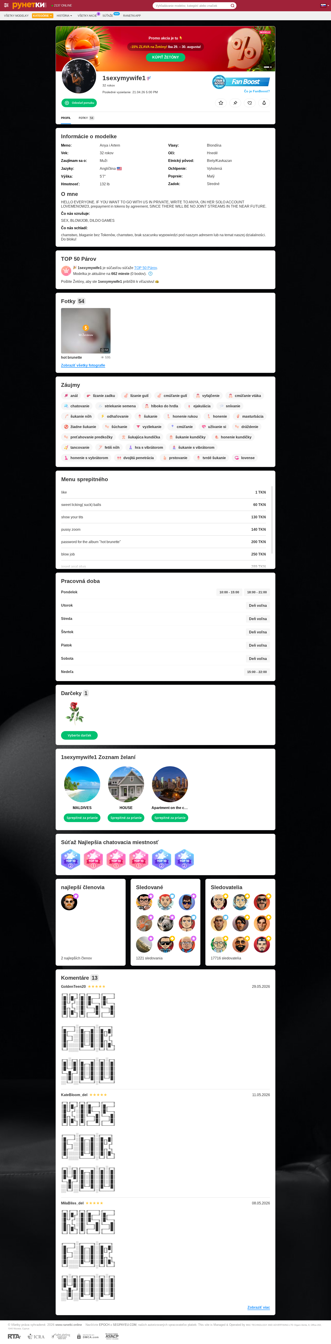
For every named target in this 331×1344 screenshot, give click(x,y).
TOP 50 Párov (145, 268)
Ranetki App (132, 15)
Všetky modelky (16, 15)
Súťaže (107, 15)
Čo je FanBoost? (257, 91)
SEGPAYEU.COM (124, 1324)
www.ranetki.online (68, 1324)
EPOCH (104, 1324)
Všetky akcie (87, 15)
